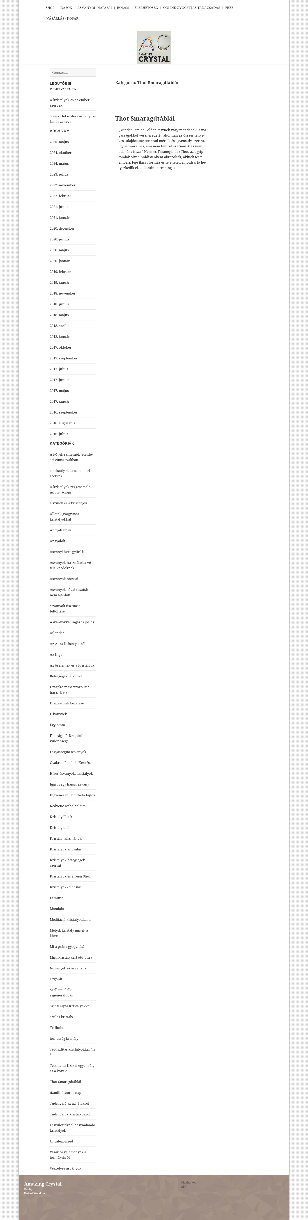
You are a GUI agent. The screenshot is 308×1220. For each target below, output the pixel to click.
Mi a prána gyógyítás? (67, 946)
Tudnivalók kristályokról (70, 1114)
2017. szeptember (64, 358)
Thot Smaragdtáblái (145, 118)
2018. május (59, 315)
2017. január (60, 401)
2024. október (60, 152)
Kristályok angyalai (65, 849)
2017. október (60, 347)
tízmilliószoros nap (65, 1092)
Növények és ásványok (68, 968)
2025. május (59, 141)
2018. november (63, 293)
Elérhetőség (146, 7)
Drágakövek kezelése (67, 703)
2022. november (63, 185)
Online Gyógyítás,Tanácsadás (191, 7)
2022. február (60, 196)
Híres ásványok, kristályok (71, 773)
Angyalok (57, 541)
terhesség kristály (64, 1038)
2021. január (60, 217)
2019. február (60, 271)
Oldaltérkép (188, 1182)
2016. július (59, 434)
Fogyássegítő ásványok (68, 751)
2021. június (59, 206)
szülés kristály (61, 1016)
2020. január (60, 260)
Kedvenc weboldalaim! (68, 806)
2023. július (59, 174)
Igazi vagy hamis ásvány (69, 784)
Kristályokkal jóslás (66, 887)
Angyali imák (60, 530)
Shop (50, 7)
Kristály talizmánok (66, 838)
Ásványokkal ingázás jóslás (72, 622)
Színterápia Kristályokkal (70, 1006)
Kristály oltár (60, 827)
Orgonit (56, 979)
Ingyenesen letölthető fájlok (72, 795)
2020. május (59, 250)
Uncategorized (61, 1141)
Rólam (123, 7)
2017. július (59, 369)
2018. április (59, 325)
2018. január (60, 336)
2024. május (59, 163)
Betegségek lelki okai (67, 676)
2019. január (60, 282)
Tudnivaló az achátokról (69, 1103)
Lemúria (57, 898)
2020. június (59, 239)
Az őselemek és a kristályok (72, 665)
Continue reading (160, 167)
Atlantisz (57, 633)
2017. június (59, 379)
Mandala (57, 908)
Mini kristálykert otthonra (71, 957)
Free (229, 7)
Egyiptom (57, 724)
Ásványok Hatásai (94, 7)
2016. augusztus (62, 423)
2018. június (59, 304)
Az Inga (56, 654)
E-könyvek (58, 714)
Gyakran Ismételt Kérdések (72, 762)
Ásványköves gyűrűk (67, 551)
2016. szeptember (64, 412)
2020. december (62, 228)
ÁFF (183, 1186)
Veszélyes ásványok (65, 1168)
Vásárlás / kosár (62, 18)
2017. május (59, 390)
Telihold (56, 1027)
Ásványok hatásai (64, 578)
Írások (66, 7)
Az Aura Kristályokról (67, 643)
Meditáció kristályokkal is (70, 919)
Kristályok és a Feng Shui (70, 876)
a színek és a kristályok (68, 503)
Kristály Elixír (61, 816)
